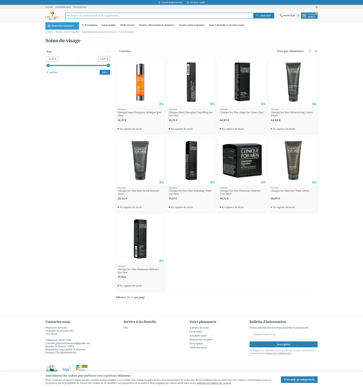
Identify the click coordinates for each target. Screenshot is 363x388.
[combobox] (159, 15)
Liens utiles (195, 331)
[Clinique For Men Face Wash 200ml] (293, 160)
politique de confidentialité (278, 353)
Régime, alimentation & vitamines (157, 25)
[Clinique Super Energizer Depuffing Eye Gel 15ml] (191, 82)
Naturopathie (109, 25)
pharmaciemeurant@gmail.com (72, 343)
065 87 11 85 (64, 340)
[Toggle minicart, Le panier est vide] (304, 15)
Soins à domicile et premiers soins (226, 25)
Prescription (79, 7)
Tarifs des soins (198, 347)
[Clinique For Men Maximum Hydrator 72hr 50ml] (242, 160)
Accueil (49, 32)
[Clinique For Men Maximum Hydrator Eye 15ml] (140, 239)
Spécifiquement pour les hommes (99, 32)
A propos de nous (199, 327)
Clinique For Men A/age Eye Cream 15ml (241, 112)
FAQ (126, 327)
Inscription (283, 344)
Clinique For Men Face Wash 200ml (290, 190)
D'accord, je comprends (299, 379)
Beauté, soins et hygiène (191, 25)
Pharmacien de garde (201, 339)
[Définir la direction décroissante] (316, 51)
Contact (49, 7)
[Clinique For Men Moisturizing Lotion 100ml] (293, 82)
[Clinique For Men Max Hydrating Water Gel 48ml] (191, 160)
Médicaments (127, 25)
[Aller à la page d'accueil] (52, 15)
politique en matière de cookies (214, 383)
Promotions (91, 25)
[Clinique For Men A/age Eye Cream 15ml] (242, 82)
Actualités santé (63, 7)
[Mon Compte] (298, 15)
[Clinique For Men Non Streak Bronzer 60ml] (140, 160)
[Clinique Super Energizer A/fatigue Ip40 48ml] (140, 82)
